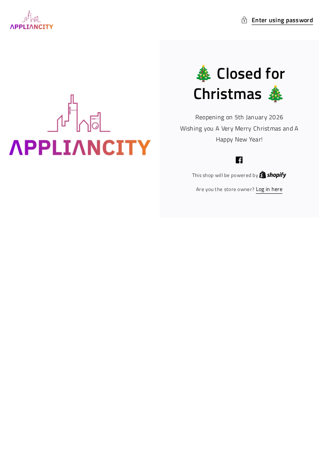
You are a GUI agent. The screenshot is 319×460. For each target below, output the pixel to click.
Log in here (269, 189)
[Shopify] (272, 175)
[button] (277, 20)
